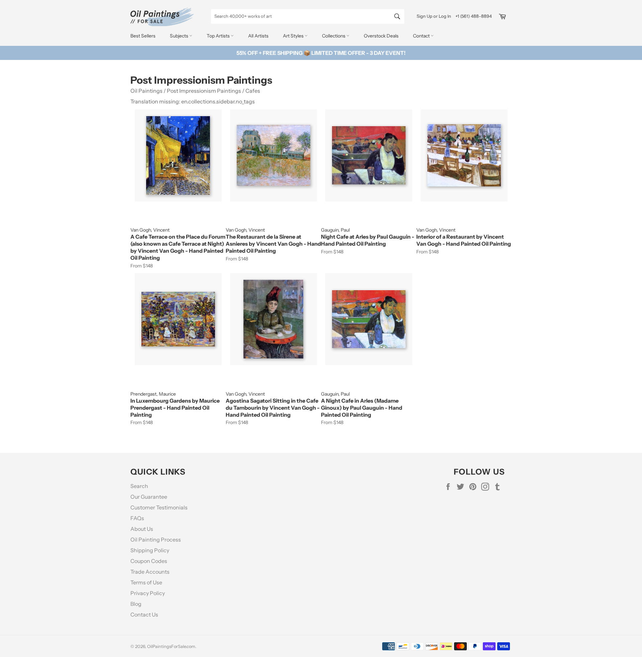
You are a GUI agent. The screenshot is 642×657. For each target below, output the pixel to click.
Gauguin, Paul (335, 230)
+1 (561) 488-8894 (473, 16)
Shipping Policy (149, 550)
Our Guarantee (148, 496)
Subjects (179, 36)
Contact (422, 36)
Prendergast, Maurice (153, 394)
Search (139, 486)
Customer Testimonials (159, 507)
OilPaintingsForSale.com (171, 646)
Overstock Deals (381, 36)
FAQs (137, 518)
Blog (135, 603)
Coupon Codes (148, 561)
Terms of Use (146, 582)
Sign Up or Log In (434, 16)
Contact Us (144, 614)
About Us (141, 528)
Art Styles (294, 36)
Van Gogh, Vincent (150, 230)
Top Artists (219, 36)
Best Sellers (142, 36)
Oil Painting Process (155, 539)
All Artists (258, 36)
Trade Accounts (150, 571)
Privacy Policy (147, 593)
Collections (334, 36)
